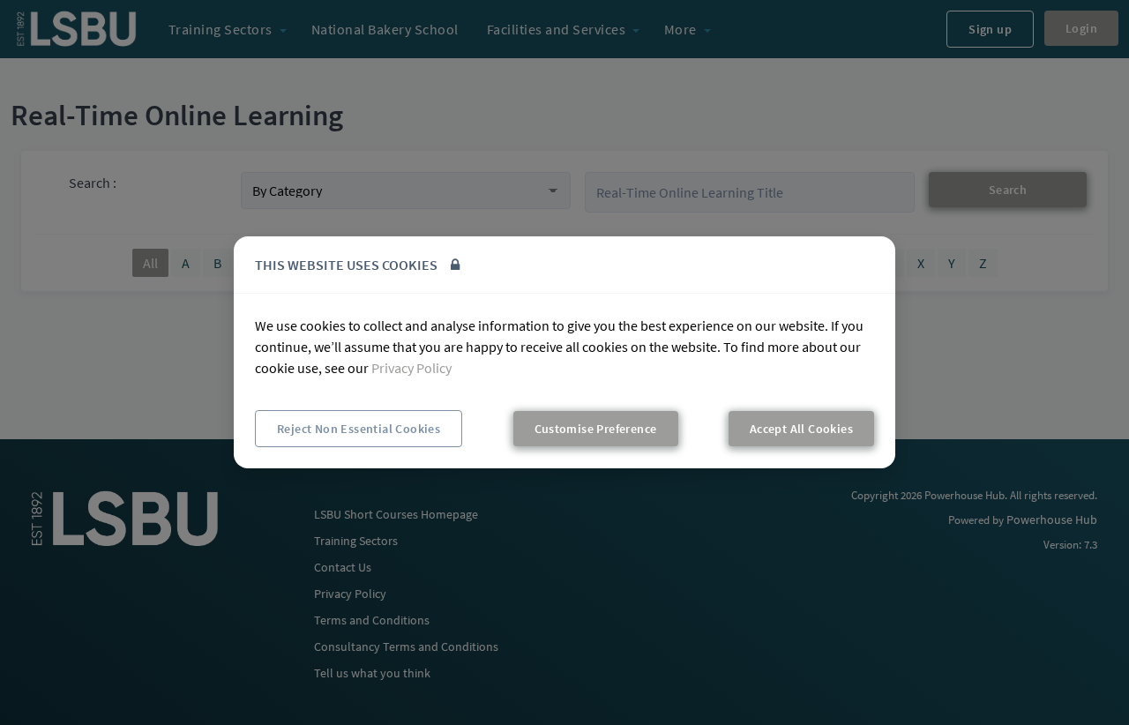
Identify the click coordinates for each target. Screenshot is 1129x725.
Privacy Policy (411, 368)
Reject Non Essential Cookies (358, 429)
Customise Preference (596, 429)
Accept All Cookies (801, 429)
